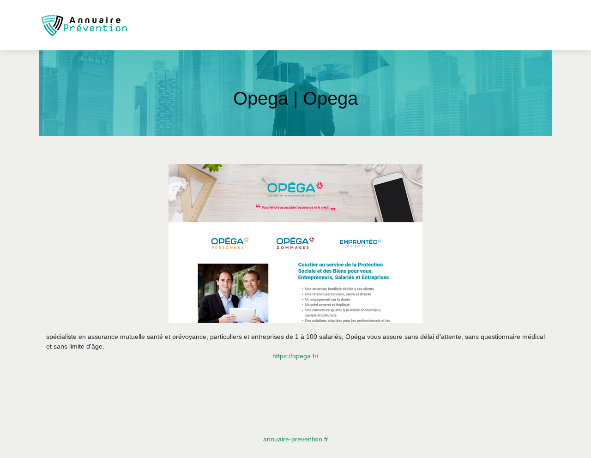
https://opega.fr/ (295, 356)
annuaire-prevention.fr (295, 439)
